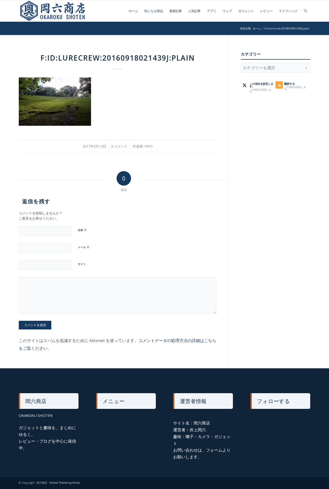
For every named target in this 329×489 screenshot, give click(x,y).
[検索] (305, 10)
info (149, 146)
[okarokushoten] (54, 10)
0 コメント (119, 146)
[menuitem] (133, 10)
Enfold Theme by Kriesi (65, 482)
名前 (82, 230)
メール (84, 247)
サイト (82, 264)
